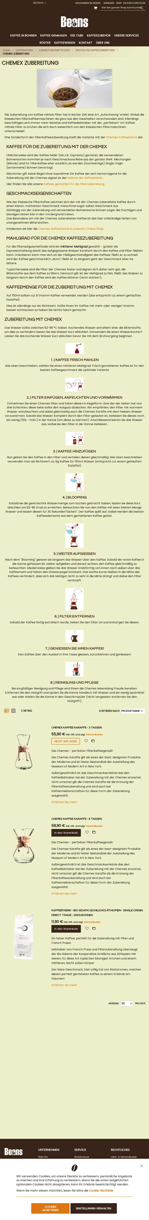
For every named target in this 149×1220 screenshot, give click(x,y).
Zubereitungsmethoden (54, 50)
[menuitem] (23, 35)
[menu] (74, 39)
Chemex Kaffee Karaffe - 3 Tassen (76, 727)
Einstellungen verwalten (93, 1208)
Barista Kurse (81, 1156)
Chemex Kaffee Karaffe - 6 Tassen (76, 818)
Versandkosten (94, 734)
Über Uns (43, 1156)
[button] (39, 3)
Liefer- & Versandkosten (124, 1156)
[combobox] (122, 8)
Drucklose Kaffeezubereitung (95, 50)
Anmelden (108, 3)
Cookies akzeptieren (50, 1208)
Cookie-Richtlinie (101, 1190)
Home (6, 50)
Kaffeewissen (24, 50)
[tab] (74, 39)
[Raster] (13, 711)
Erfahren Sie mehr (64, 802)
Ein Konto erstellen (134, 3)
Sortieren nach (109, 711)
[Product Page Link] (26, 766)
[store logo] (74, 21)
